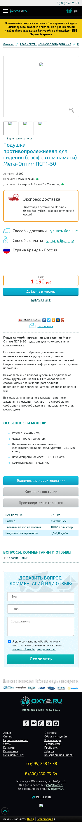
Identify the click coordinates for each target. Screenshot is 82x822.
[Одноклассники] (53, 320)
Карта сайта (10, 751)
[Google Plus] (62, 320)
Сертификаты (52, 744)
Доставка (50, 733)
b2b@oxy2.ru (55, 789)
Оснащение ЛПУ (13, 755)
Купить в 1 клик (41, 300)
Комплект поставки (41, 492)
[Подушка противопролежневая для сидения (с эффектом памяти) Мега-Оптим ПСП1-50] (41, 86)
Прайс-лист (51, 747)
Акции (7, 733)
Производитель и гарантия (41, 503)
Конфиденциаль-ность (58, 755)
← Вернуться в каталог (17, 138)
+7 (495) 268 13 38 (41, 763)
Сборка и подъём (55, 736)
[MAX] (56, 726)
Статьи (7, 744)
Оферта (49, 751)
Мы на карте (44, 797)
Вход (30, 819)
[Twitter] (49, 320)
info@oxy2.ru (54, 785)
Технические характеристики (41, 480)
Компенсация (52, 740)
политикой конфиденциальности (34, 649)
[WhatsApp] (41, 726)
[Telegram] (49, 726)
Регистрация (45, 819)
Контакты (9, 747)
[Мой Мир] (58, 320)
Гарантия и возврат (15, 740)
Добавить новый (17, 558)
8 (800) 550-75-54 (68, 3)
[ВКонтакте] (44, 320)
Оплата (7, 736)
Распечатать (45, 326)
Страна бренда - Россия (35, 250)
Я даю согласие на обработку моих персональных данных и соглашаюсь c (38, 645)
